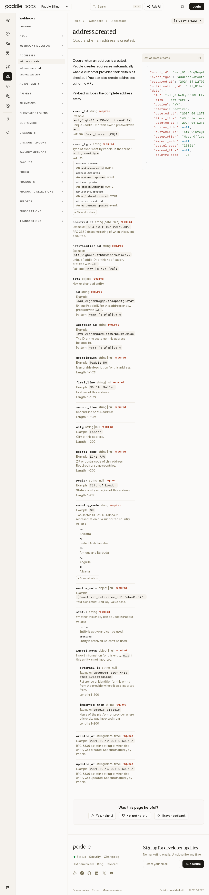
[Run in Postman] (82, 873)
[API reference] (7, 67)
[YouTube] (111, 873)
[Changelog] (7, 132)
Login (197, 6)
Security (95, 856)
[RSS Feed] (75, 873)
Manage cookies (112, 890)
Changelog (111, 856)
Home (76, 20)
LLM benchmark (83, 864)
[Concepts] (7, 34)
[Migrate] (7, 53)
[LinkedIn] (97, 873)
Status (81, 856)
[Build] (7, 43)
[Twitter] (104, 873)
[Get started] (7, 20)
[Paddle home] (105, 847)
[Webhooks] (7, 76)
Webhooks (96, 20)
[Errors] (7, 106)
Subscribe (193, 864)
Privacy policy (81, 890)
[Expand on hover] (7, 888)
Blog (100, 864)
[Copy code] (199, 58)
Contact (113, 864)
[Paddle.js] (7, 86)
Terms (95, 890)
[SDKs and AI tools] (7, 96)
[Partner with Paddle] (7, 119)
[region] (173, 115)
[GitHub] (89, 873)
